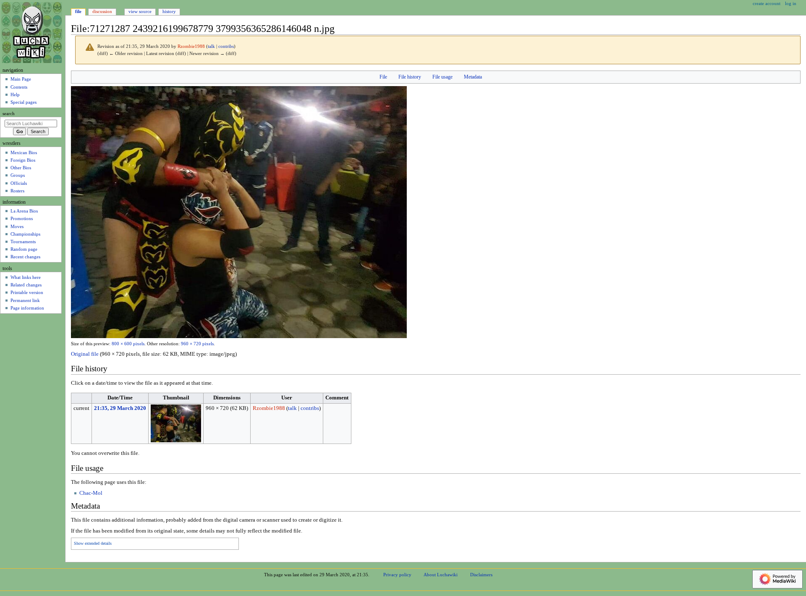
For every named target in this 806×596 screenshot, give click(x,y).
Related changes (26, 284)
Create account (766, 3)
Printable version (26, 292)
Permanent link (25, 300)
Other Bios (20, 167)
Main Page (20, 78)
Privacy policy (397, 574)
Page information (27, 307)
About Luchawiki (441, 574)
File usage (442, 77)
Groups (17, 175)
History (169, 11)
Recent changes (25, 256)
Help (15, 94)
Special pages (23, 102)
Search (9, 113)
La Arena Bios (24, 210)
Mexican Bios (23, 152)
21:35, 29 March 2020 (120, 408)
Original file (85, 354)
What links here (25, 277)
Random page (23, 249)
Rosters (17, 190)
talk (211, 46)
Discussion (102, 11)
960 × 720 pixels (197, 343)
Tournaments (23, 241)
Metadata (473, 77)
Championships (25, 233)
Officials (18, 183)
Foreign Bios (22, 160)
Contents (18, 86)
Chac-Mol (90, 493)
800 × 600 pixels (128, 343)
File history (409, 77)
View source (140, 11)
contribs (226, 46)
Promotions (21, 218)
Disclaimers (481, 574)
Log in (790, 3)
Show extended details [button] (93, 543)
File (383, 77)
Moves (17, 226)
